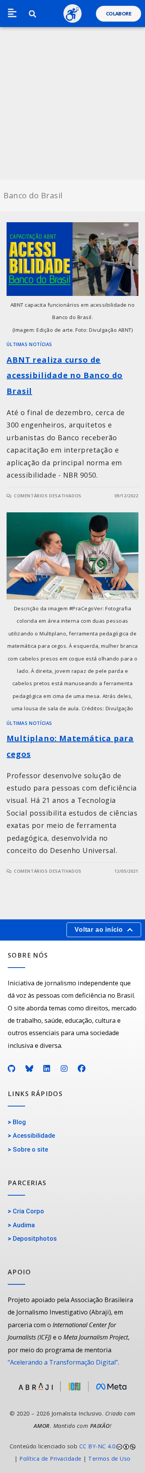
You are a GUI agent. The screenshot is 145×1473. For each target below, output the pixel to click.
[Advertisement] (72, 103)
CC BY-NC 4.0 (97, 1446)
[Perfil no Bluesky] (30, 1069)
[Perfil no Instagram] (64, 1069)
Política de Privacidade (50, 1458)
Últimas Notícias (29, 344)
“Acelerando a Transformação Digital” (63, 1362)
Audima (24, 1225)
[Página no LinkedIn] (47, 1069)
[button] (12, 13)
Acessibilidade (34, 1135)
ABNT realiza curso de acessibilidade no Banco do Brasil (65, 376)
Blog (19, 1122)
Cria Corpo (28, 1211)
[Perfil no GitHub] (11, 1069)
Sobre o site (30, 1149)
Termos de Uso (109, 1458)
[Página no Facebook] (82, 1069)
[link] (72, 1452)
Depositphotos (35, 1238)
